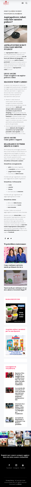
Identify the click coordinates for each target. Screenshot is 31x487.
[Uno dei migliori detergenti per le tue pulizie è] (12, 435)
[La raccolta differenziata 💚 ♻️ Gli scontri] (4, 442)
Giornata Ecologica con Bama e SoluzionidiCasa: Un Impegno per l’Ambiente (20, 409)
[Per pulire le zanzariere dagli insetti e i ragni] (12, 442)
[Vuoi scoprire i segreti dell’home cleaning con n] (4, 435)
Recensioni (18, 13)
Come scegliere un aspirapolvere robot (15, 76)
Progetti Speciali (9, 13)
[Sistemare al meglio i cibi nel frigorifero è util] (19, 435)
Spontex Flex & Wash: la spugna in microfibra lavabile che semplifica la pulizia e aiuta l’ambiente (20, 379)
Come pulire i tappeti (13, 140)
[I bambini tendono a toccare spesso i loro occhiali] (27, 435)
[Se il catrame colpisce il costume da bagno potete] (27, 442)
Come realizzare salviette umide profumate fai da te (13, 266)
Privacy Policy (10, 480)
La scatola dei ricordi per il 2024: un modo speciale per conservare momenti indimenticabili (20, 394)
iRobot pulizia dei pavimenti (13, 11)
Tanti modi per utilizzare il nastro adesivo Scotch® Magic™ (15, 289)
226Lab (19, 484)
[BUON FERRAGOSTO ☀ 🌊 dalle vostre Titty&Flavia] (19, 442)
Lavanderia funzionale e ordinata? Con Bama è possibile (20, 421)
